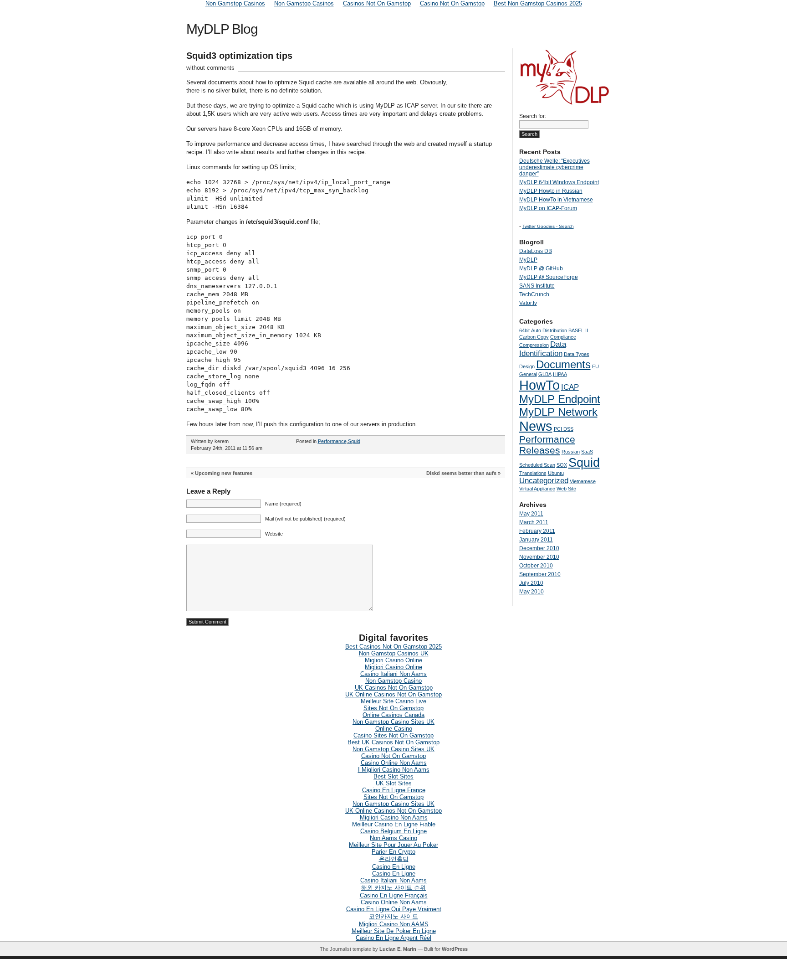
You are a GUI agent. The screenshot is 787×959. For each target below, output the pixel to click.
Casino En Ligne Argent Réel (393, 937)
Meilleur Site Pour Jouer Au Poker (393, 844)
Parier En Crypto (393, 851)
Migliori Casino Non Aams (394, 817)
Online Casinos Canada (393, 715)
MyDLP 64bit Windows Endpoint (559, 182)
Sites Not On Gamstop (393, 708)
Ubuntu (556, 473)
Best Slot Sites (393, 776)
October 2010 (536, 565)
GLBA (545, 374)
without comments (210, 67)
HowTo (539, 384)
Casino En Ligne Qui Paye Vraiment (393, 909)
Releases (539, 450)
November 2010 (539, 557)
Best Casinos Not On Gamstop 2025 (393, 646)
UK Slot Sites (394, 783)
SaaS (587, 451)
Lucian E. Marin (397, 949)
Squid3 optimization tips (239, 56)
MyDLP (528, 260)
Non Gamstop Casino (393, 680)
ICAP (570, 387)
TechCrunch (534, 294)
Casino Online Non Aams (394, 762)
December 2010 (539, 548)
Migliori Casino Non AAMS (394, 924)
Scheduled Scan (537, 465)
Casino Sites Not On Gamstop (393, 735)
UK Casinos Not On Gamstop (394, 687)
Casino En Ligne (393, 866)
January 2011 (536, 539)
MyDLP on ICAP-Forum (548, 208)
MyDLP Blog (222, 28)
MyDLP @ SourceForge (548, 277)
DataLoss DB (535, 251)
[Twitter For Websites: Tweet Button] (480, 83)
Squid (354, 441)
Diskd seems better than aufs (461, 473)
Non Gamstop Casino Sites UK (393, 721)
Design (527, 366)
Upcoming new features (223, 473)
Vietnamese (583, 481)
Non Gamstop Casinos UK (394, 653)
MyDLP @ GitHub (541, 268)
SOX (562, 465)
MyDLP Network (558, 412)
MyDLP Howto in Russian (551, 191)
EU (595, 366)
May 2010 (531, 591)
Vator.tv (528, 303)
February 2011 (537, 531)
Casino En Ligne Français (394, 895)
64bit (524, 330)
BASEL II (578, 330)
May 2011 (531, 513)
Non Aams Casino (393, 838)
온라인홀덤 (394, 859)
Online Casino (393, 728)
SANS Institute (537, 286)
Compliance (563, 337)
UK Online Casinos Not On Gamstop (393, 694)
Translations (533, 473)
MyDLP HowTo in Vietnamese (556, 199)
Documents (563, 364)
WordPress (455, 949)
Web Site (566, 488)
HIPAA (560, 374)
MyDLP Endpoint (559, 399)
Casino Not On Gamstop (393, 756)
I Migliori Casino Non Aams (393, 769)
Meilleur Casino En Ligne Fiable (393, 824)
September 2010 (540, 574)
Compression (534, 345)
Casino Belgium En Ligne (393, 831)
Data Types (576, 354)
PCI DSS (563, 429)
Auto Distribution (549, 330)
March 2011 (533, 522)
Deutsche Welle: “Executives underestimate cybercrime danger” (554, 167)
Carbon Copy (534, 337)
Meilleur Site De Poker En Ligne (394, 931)
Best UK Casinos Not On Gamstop (393, 742)
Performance (332, 441)
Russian (571, 451)
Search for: (532, 116)
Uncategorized (543, 480)
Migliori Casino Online (393, 660)
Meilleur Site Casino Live (393, 701)
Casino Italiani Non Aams (393, 673)
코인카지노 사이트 (393, 916)
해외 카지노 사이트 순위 (393, 887)
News (535, 425)
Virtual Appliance (537, 488)
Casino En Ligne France (393, 790)
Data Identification (542, 349)
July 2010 (531, 583)
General (528, 374)
